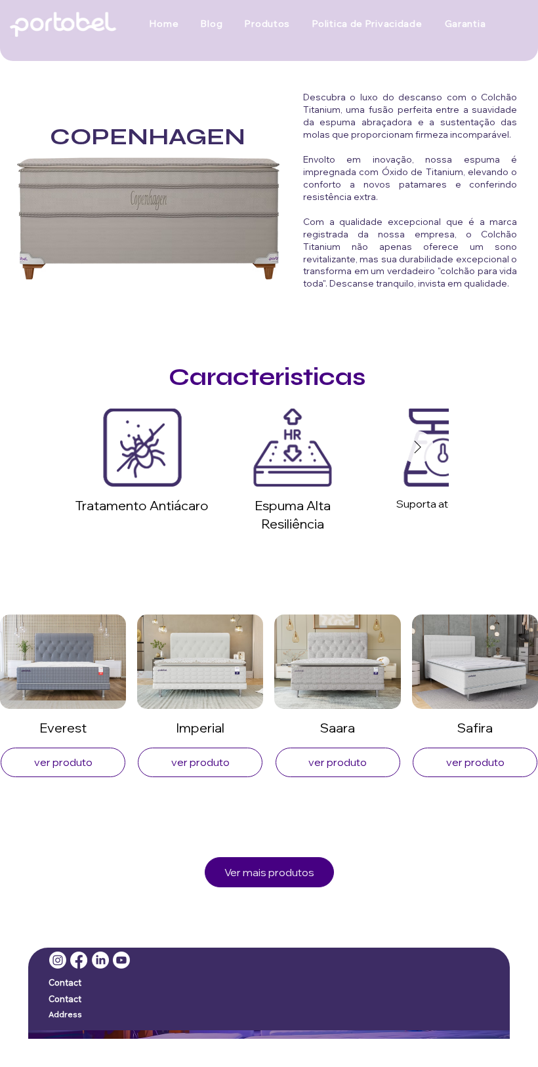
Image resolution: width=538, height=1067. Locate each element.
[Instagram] (57, 960)
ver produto (63, 762)
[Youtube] (121, 960)
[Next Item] (417, 447)
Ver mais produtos (269, 872)
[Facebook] (78, 960)
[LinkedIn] (100, 960)
